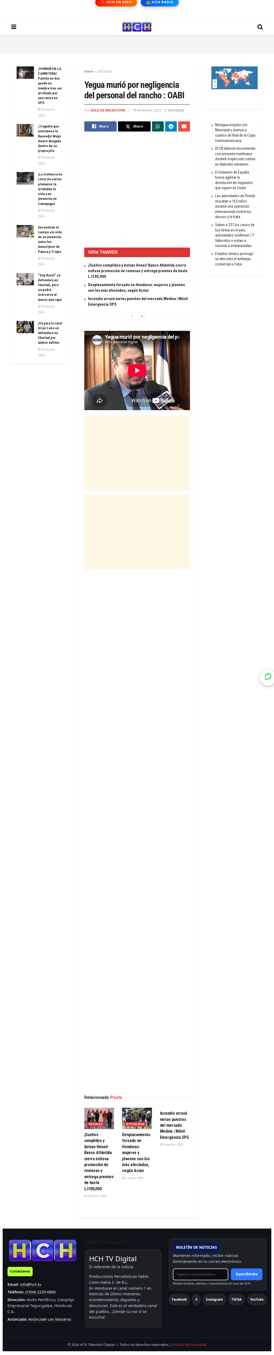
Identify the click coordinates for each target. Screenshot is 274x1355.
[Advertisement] (137, 43)
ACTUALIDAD (135, 1124)
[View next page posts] (142, 316)
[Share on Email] (184, 126)
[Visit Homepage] (137, 27)
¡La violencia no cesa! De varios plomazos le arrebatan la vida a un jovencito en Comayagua (50, 188)
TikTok (236, 1299)
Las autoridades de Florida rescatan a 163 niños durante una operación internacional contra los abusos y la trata (235, 206)
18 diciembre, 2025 (147, 110)
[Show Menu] (13, 27)
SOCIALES (104, 71)
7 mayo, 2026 (133, 1178)
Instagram (214, 1299)
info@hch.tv (30, 1284)
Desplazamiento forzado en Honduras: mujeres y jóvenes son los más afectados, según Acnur (136, 1152)
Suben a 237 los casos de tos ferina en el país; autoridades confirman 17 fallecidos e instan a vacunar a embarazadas (234, 235)
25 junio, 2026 (97, 1196)
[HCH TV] (42, 1250)
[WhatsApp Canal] (268, 677)
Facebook (179, 1299)
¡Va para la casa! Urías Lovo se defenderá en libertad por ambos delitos (50, 333)
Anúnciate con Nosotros (49, 1319)
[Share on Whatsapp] (158, 126)
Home (88, 71)
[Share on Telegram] (171, 126)
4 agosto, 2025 (172, 1144)
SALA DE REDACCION (107, 110)
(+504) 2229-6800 (40, 1291)
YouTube (257, 1299)
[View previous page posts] (132, 316)
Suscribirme (247, 1274)
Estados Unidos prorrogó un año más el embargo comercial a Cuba (234, 259)
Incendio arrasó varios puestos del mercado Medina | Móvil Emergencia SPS (174, 1125)
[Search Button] (260, 27)
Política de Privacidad (190, 1344)
